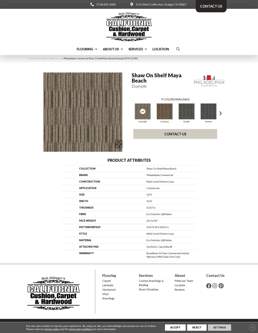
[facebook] (208, 285)
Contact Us (175, 134)
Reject (196, 327)
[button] (96, 49)
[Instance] (164, 111)
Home (30, 58)
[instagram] (214, 285)
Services (135, 49)
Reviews (180, 289)
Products (57, 58)
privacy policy (52, 329)
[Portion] (208, 111)
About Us (111, 49)
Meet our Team (184, 280)
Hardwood (108, 289)
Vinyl (105, 294)
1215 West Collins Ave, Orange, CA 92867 (161, 4)
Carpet (48, 58)
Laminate (107, 285)
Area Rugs (108, 298)
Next (220, 108)
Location (161, 49)
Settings (219, 327)
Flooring (85, 49)
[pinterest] (221, 285)
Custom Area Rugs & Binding (151, 283)
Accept (175, 327)
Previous (130, 108)
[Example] (142, 111)
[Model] (186, 111)
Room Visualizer (148, 289)
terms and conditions (80, 329)
